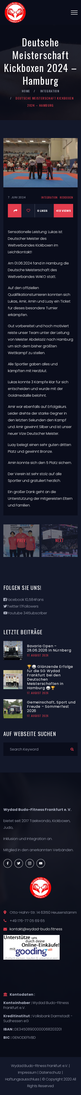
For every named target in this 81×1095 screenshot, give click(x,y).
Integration (49, 91)
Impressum (27, 1072)
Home (26, 91)
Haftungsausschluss (22, 1079)
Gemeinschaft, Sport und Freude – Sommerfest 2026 (51, 706)
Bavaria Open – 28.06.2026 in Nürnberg (49, 648)
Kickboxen (66, 197)
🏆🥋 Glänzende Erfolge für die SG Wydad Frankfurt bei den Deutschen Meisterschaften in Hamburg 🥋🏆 (50, 677)
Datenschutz (50, 1072)
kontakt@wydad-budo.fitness (36, 929)
